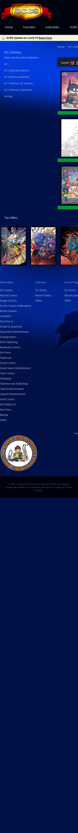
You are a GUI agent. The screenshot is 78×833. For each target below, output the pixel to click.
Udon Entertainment (12, 389)
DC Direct (41, 290)
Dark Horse (6, 321)
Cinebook (5, 316)
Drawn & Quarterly (11, 326)
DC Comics (6, 290)
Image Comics (8, 300)
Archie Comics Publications (15, 306)
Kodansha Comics (10, 347)
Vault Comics (7, 399)
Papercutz (6, 357)
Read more (45, 38)
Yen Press (5, 409)
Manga (4, 415)
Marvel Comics (8, 295)
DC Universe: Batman (16, 77)
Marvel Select (43, 295)
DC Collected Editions (16, 70)
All (5, 64)
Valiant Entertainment (12, 394)
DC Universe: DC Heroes (18, 83)
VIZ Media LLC (8, 404)
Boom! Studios (8, 311)
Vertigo (8, 96)
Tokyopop (5, 378)
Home (9, 27)
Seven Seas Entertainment (15, 368)
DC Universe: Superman (18, 90)
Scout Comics (8, 363)
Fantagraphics (8, 337)
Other (3, 420)
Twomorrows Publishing (14, 383)
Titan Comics (7, 373)
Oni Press (5, 352)
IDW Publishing (8, 342)
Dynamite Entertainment (14, 332)
